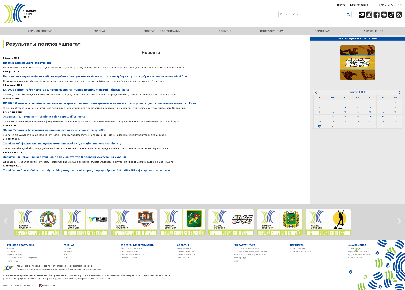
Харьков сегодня (14, 254)
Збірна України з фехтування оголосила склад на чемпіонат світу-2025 (54, 130)
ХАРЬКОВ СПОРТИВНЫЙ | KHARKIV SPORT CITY (19, 13)
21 (383, 117)
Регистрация (360, 4)
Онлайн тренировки (186, 251)
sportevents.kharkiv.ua (24, 285)
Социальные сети (355, 258)
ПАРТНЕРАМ (297, 245)
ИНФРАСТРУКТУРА (244, 245)
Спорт (236, 261)
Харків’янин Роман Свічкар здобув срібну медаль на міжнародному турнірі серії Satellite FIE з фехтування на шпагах (86, 170)
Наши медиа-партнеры (300, 251)
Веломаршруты (240, 258)
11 (345, 112)
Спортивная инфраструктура (246, 248)
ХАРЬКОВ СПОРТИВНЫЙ (21, 245)
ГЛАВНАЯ (69, 245)
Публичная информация (358, 251)
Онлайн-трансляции (186, 254)
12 (358, 112)
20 (370, 117)
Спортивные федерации (131, 248)
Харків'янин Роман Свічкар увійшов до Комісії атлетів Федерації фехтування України (64, 157)
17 (333, 117)
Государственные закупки (358, 254)
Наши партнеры (297, 248)
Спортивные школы (129, 258)
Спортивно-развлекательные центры (250, 251)
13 (370, 112)
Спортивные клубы (129, 251)
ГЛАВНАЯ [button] (100, 31)
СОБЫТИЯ (183, 245)
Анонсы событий (184, 248)
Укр (381, 4)
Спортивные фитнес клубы (132, 254)
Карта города (13, 261)
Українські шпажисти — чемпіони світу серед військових (44, 116)
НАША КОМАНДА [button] (372, 31)
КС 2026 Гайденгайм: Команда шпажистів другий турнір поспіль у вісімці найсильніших (66, 89)
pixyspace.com (48, 285)
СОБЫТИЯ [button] (225, 31)
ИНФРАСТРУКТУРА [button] (272, 31)
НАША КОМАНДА (356, 245)
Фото (66, 254)
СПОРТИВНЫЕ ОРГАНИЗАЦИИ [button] (162, 31)
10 (333, 112)
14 (383, 112)
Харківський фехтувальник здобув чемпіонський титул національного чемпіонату (62, 143)
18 (345, 117)
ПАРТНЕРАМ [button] (322, 31)
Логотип (10, 248)
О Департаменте (354, 248)
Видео (66, 258)
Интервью (68, 251)
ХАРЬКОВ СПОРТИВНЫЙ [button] (43, 31)
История (11, 251)
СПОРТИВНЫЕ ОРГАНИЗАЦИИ (137, 245)
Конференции (183, 258)
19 (358, 117)
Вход (342, 4)
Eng (390, 4)
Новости (67, 248)
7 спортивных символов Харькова (22, 258)
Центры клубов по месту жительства (250, 254)
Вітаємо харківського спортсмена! (27, 62)
